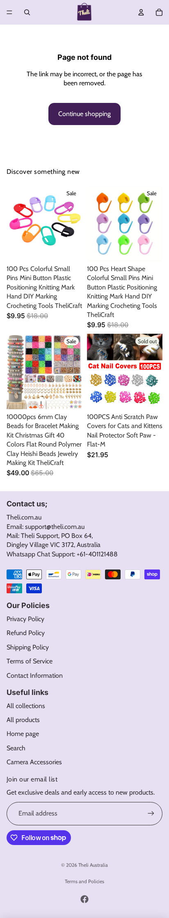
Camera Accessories (34, 762)
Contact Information (35, 675)
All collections (26, 706)
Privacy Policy (25, 619)
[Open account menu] (141, 12)
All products (23, 720)
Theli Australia (93, 865)
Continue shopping (84, 114)
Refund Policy (26, 633)
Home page (23, 734)
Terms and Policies (84, 881)
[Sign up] (151, 813)
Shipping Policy (28, 647)
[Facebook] (84, 899)
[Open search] (27, 12)
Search (16, 748)
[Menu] (9, 12)
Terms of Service (30, 661)
